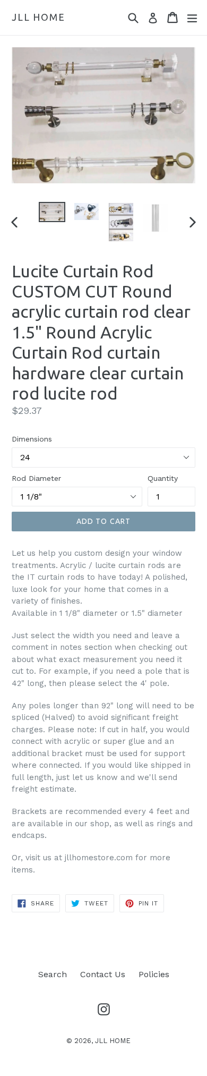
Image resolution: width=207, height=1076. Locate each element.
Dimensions (32, 439)
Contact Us (102, 974)
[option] (51, 212)
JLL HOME (38, 17)
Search (52, 974)
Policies (154, 974)
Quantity (163, 478)
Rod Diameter (36, 478)
